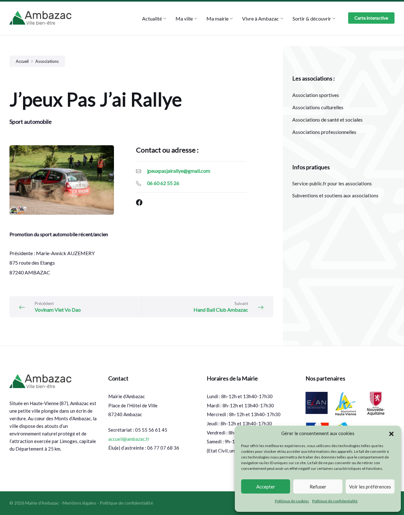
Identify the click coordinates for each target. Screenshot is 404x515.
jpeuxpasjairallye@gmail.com (178, 171)
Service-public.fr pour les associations (332, 183)
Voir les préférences (370, 486)
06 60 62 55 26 (163, 183)
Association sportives (315, 95)
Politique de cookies (292, 501)
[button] (391, 433)
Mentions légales (79, 503)
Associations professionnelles (324, 132)
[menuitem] (152, 18)
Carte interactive (371, 18)
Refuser (318, 486)
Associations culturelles (317, 107)
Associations (47, 61)
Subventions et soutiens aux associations (335, 195)
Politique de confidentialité (335, 501)
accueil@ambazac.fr (129, 439)
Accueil (22, 61)
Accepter (265, 486)
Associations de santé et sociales (327, 120)
